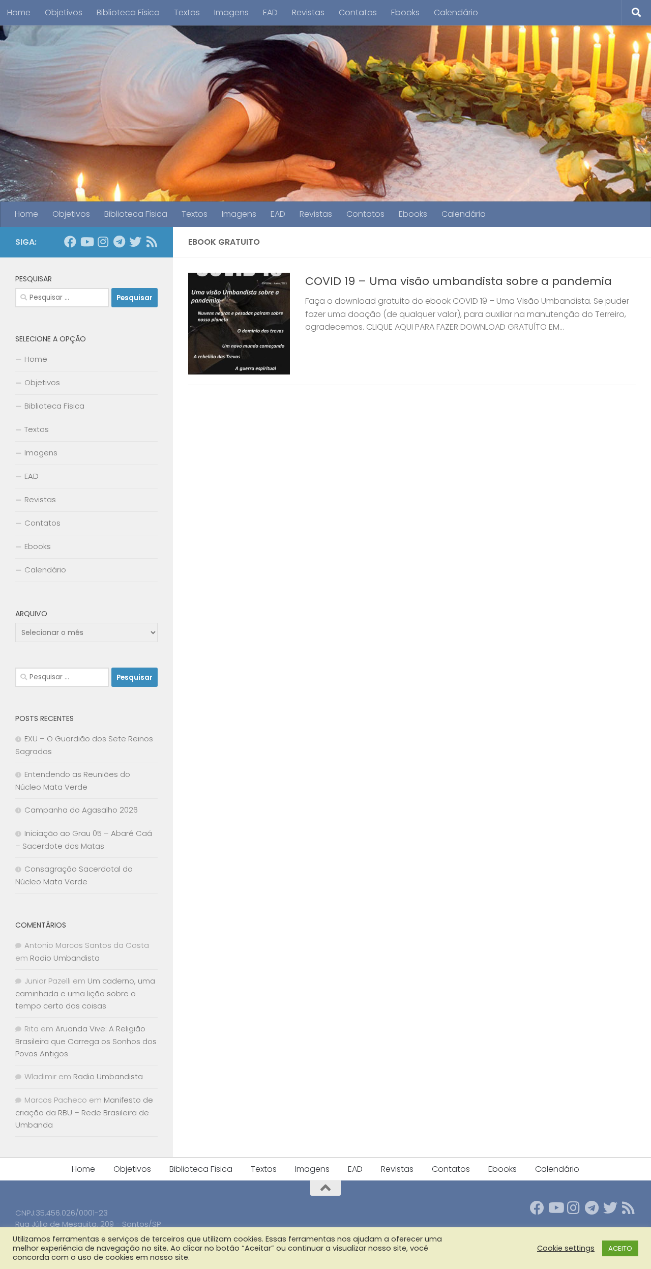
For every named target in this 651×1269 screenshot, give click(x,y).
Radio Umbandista (65, 958)
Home (19, 12)
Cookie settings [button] (566, 1248)
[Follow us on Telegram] (119, 242)
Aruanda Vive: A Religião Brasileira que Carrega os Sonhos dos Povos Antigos (86, 1041)
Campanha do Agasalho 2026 (81, 809)
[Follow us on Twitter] (135, 242)
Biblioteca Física (128, 12)
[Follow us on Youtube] (86, 242)
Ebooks (405, 12)
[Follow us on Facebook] (70, 242)
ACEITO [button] (620, 1248)
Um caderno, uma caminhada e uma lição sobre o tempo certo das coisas (85, 993)
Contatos (358, 12)
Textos (187, 12)
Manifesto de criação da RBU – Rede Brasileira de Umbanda (84, 1112)
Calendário (456, 12)
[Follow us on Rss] (151, 242)
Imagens (231, 12)
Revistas (308, 12)
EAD (270, 12)
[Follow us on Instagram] (103, 242)
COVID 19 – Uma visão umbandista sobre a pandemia (458, 281)
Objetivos (63, 12)
